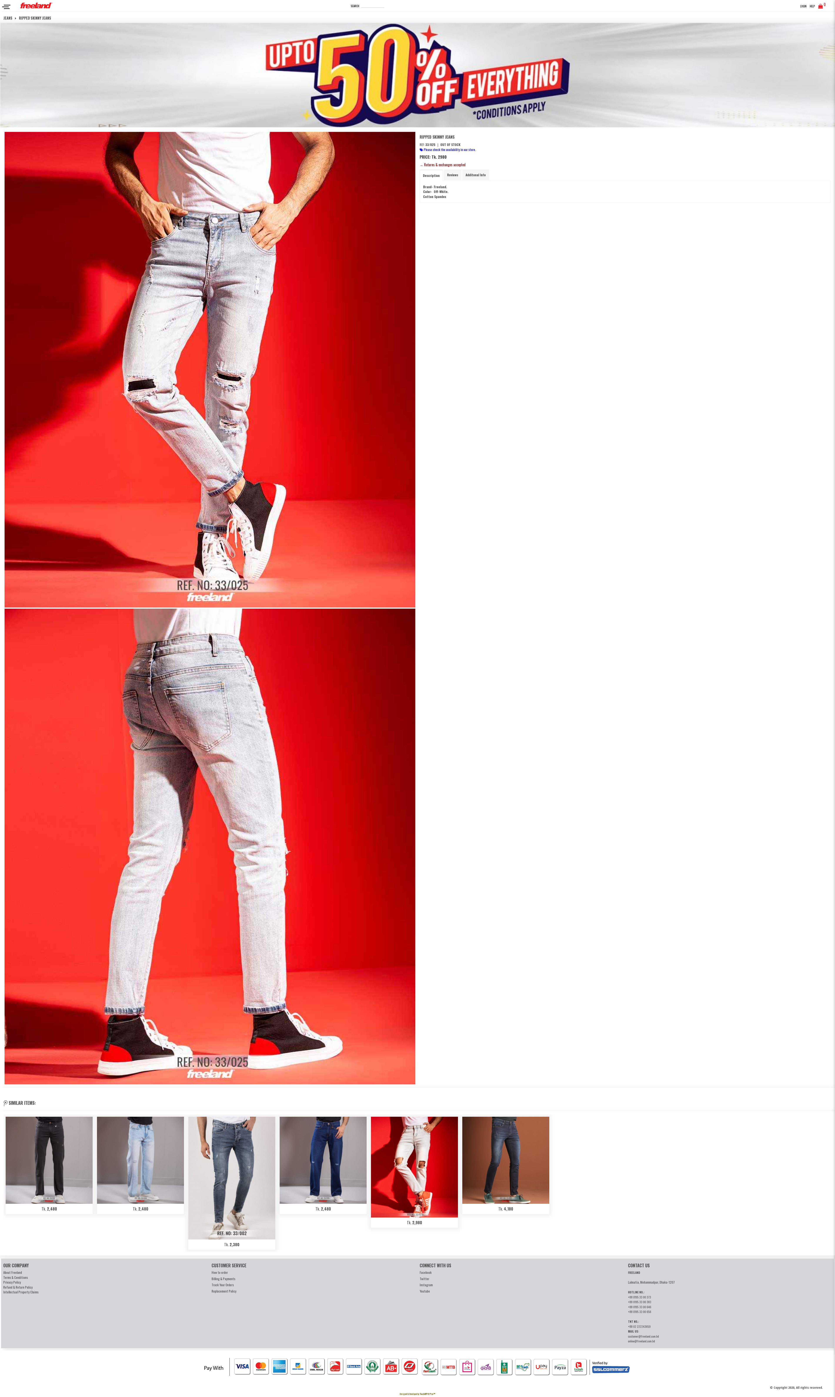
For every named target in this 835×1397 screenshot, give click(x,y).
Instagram (426, 1284)
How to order (220, 1272)
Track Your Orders (223, 1284)
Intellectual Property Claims (20, 1292)
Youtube (425, 1291)
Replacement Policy (224, 1291)
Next (826, 1182)
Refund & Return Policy (18, 1287)
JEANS (8, 18)
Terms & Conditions (15, 1277)
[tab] (431, 175)
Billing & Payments (223, 1278)
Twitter (424, 1278)
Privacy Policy (12, 1282)
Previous (9, 1182)
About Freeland (12, 1272)
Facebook (426, 1272)
